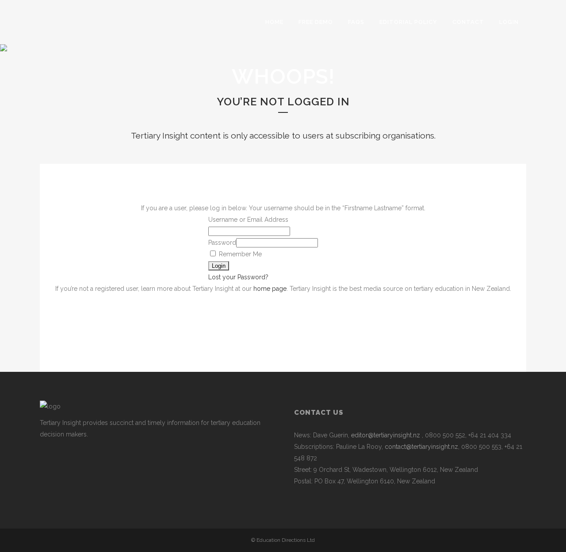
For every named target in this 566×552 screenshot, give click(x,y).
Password (222, 242)
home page (270, 288)
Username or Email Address (248, 219)
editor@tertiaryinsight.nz (385, 435)
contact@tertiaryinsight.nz (421, 446)
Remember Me (239, 254)
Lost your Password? (238, 277)
